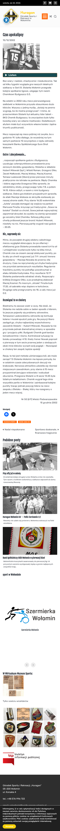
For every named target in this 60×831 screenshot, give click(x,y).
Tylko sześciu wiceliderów (15, 701)
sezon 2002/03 (24, 422)
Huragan (27, 12)
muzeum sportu (10, 422)
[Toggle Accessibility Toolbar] (6, 20)
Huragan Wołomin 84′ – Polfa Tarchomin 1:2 (22, 517)
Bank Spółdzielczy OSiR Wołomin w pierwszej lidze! (24, 557)
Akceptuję (9, 826)
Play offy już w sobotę (12, 473)
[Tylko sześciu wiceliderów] (13, 695)
